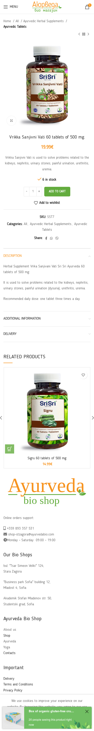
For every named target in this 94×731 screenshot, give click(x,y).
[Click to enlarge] (11, 120)
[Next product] (88, 34)
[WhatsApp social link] (51, 238)
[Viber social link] (57, 238)
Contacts (9, 653)
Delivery (8, 679)
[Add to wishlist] (83, 375)
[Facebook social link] (46, 238)
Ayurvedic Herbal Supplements (44, 21)
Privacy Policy (12, 690)
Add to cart (57, 191)
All (18, 21)
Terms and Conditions (18, 684)
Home (7, 21)
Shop (6, 636)
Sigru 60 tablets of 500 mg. (47, 458)
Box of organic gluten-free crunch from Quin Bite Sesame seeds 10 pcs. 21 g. (51, 711)
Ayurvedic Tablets (14, 27)
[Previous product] (79, 34)
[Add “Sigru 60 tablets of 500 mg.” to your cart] (9, 449)
